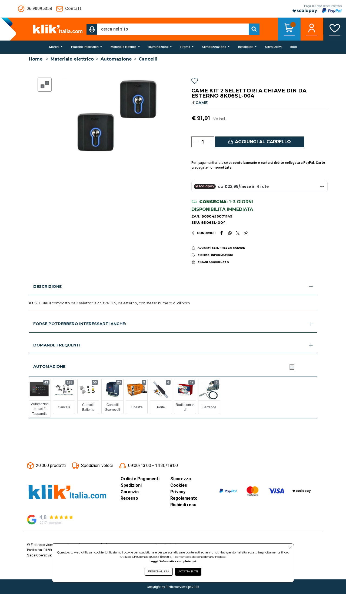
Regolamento (184, 498)
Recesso (129, 498)
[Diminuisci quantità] (195, 142)
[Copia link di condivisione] (246, 233)
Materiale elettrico (72, 59)
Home (36, 59)
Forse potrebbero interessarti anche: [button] (79, 323)
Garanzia (130, 491)
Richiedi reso (183, 504)
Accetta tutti (188, 571)
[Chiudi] (292, 367)
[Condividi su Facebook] (222, 233)
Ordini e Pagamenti (140, 478)
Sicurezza (180, 478)
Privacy (177, 491)
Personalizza (158, 571)
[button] (91, 29)
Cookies (178, 485)
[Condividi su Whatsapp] (230, 233)
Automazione (116, 59)
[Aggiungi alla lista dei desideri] (194, 82)
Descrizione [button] (47, 286)
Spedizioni (131, 485)
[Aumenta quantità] (210, 142)
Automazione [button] (49, 366)
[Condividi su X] (237, 233)
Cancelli (148, 59)
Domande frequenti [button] (56, 345)
